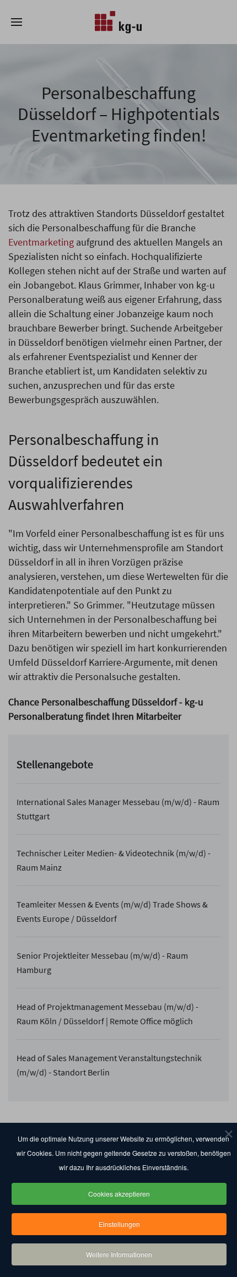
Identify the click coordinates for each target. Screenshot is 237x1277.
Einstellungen (119, 1224)
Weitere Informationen (119, 1254)
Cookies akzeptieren (119, 1193)
